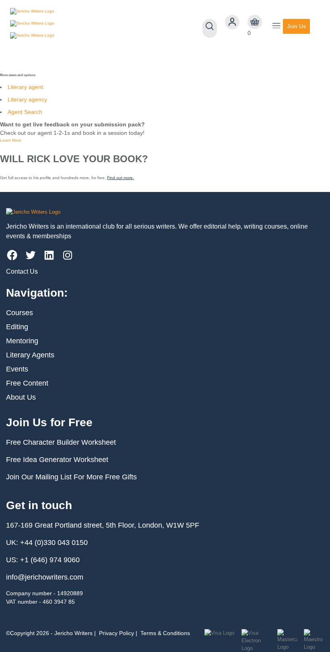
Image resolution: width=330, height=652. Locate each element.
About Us (21, 397)
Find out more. (120, 177)
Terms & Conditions (165, 633)
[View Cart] (255, 22)
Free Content (27, 383)
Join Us (296, 26)
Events (17, 369)
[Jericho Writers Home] (56, 26)
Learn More (10, 140)
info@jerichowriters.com (44, 577)
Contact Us (22, 271)
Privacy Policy (116, 633)
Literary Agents (30, 355)
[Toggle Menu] (276, 26)
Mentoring (22, 341)
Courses (19, 313)
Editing (17, 327)
